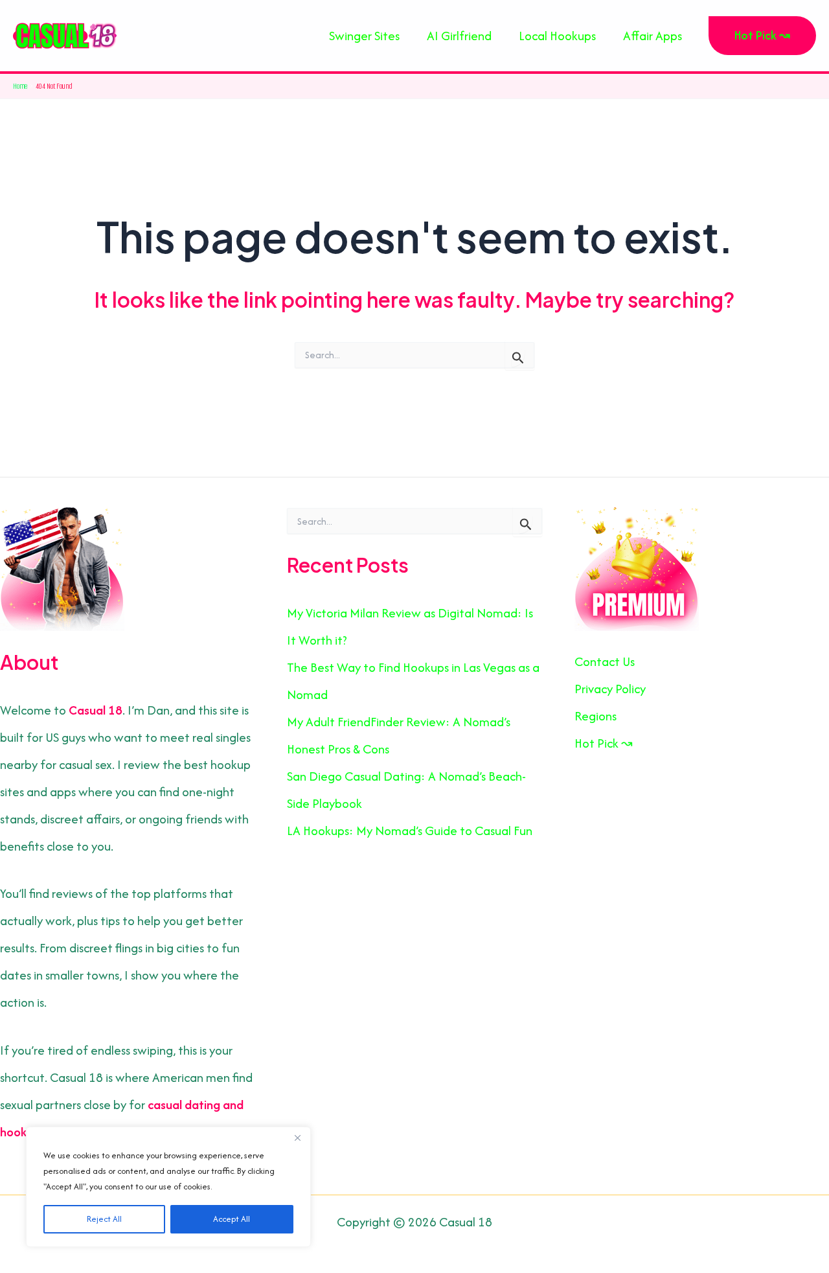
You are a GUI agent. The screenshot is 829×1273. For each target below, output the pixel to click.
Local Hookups (557, 36)
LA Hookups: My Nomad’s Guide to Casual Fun (409, 830)
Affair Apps (652, 36)
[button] (762, 35)
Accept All (231, 1219)
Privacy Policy (610, 689)
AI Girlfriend (459, 36)
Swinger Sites (364, 36)
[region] (168, 1187)
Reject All (104, 1219)
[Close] (297, 1137)
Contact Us (604, 661)
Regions (595, 716)
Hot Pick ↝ (603, 743)
